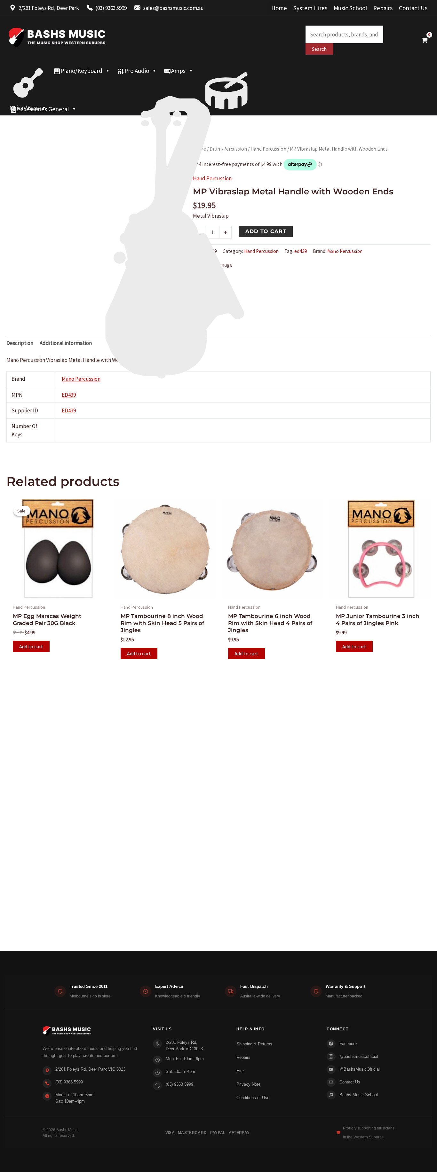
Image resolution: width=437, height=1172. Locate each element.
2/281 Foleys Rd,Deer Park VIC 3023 (184, 1045)
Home (279, 8)
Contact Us (413, 8)
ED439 (69, 410)
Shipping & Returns (254, 1044)
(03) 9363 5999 (69, 1082)
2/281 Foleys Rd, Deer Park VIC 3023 (90, 1069)
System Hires (310, 8)
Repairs (383, 8)
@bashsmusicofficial (358, 1056)
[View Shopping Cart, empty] (424, 40)
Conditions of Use (252, 1097)
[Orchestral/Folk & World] (204, 96)
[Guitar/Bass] (28, 70)
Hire (240, 1070)
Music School (350, 8)
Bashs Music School (358, 1094)
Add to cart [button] (31, 646)
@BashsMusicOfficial (359, 1069)
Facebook (348, 1043)
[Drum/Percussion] (226, 70)
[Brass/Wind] (188, 83)
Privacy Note (248, 1084)
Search (319, 49)
